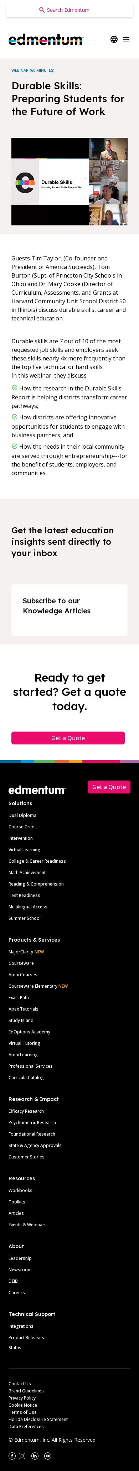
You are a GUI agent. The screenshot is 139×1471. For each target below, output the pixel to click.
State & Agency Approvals (35, 1145)
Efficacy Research (26, 1111)
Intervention (21, 838)
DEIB (13, 1281)
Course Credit (23, 827)
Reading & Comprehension (36, 884)
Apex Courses (23, 975)
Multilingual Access (28, 907)
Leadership (20, 1258)
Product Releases (26, 1338)
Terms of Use (23, 1412)
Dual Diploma (22, 815)
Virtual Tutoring (24, 1043)
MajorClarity (21, 952)
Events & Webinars (28, 1225)
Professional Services (31, 1066)
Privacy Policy (22, 1398)
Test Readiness (24, 895)
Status (15, 1348)
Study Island (21, 1020)
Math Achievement (27, 872)
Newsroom (20, 1270)
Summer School (25, 918)
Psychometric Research (32, 1123)
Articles (16, 1213)
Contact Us (20, 1384)
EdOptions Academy (29, 1032)
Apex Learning (23, 1055)
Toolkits (17, 1202)
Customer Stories (27, 1157)
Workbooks (20, 1190)
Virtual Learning (24, 850)
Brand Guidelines (26, 1391)
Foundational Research (32, 1134)
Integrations (21, 1326)
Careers (17, 1293)
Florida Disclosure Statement (38, 1419)
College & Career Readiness (37, 861)
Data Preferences (26, 1426)
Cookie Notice (23, 1405)
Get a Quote (68, 738)
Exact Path (19, 997)
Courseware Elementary (38, 986)
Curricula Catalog (26, 1077)
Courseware (21, 963)
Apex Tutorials (23, 1009)
